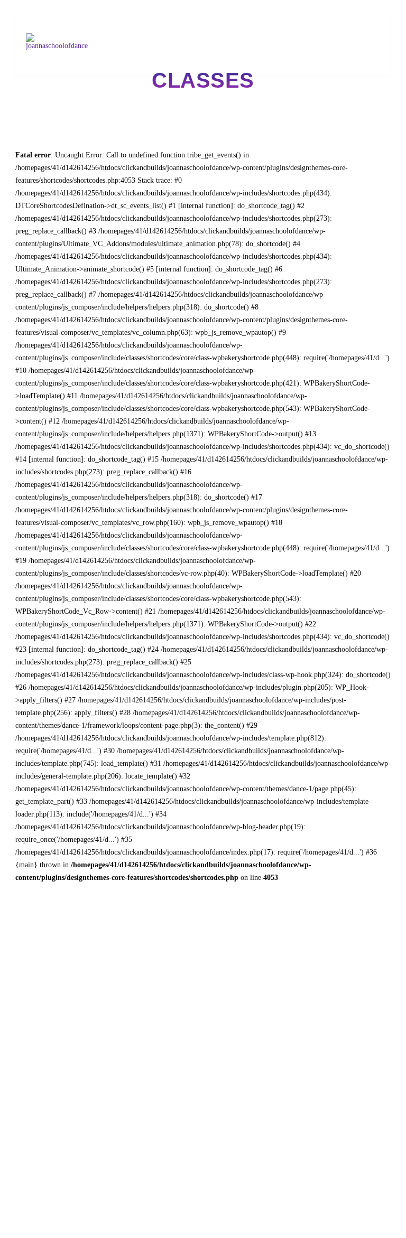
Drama (182, 20)
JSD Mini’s (215, 20)
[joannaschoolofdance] (58, 45)
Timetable (253, 20)
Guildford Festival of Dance (316, 20)
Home (113, 20)
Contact (115, 33)
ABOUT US (146, 20)
